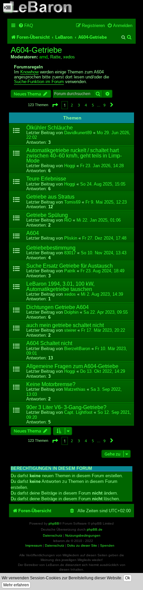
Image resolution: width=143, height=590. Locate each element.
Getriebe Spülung (47, 215)
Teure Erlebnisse (46, 179)
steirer (70, 330)
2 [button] (72, 104)
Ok (127, 578)
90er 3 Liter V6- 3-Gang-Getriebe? (66, 407)
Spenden (107, 545)
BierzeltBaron (77, 348)
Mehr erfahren (16, 585)
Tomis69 (72, 202)
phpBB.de (94, 529)
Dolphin (71, 312)
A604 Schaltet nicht (49, 343)
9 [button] (104, 104)
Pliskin (70, 238)
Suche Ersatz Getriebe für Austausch (69, 266)
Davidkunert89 (78, 132)
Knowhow (29, 72)
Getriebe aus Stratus (50, 197)
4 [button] (86, 104)
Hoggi (69, 165)
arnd (43, 56)
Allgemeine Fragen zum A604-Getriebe (72, 366)
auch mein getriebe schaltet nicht (65, 325)
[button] (55, 105)
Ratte (55, 56)
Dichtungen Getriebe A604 (57, 307)
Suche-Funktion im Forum (39, 81)
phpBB (54, 523)
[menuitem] (25, 25)
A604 (32, 233)
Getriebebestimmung (50, 248)
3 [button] (79, 104)
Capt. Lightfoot (78, 412)
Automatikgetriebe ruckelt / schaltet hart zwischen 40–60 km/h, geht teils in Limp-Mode (74, 156)
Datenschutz (54, 545)
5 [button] (93, 104)
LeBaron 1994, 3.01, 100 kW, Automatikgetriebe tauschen (60, 286)
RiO (68, 220)
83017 (70, 252)
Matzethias (74, 389)
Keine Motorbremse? (50, 384)
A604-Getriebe (36, 50)
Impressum (33, 545)
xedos (69, 56)
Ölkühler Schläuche (49, 127)
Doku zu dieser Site (82, 545)
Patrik (69, 270)
